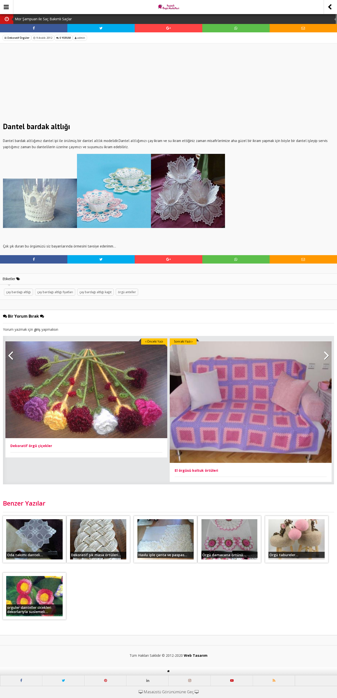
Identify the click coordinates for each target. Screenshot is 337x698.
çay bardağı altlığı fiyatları (55, 292)
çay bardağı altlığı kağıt (95, 292)
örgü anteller (127, 292)
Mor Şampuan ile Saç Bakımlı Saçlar (43, 19)
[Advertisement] (168, 83)
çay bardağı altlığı (18, 292)
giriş (37, 329)
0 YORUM (65, 38)
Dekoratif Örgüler (18, 38)
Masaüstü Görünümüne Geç (169, 692)
